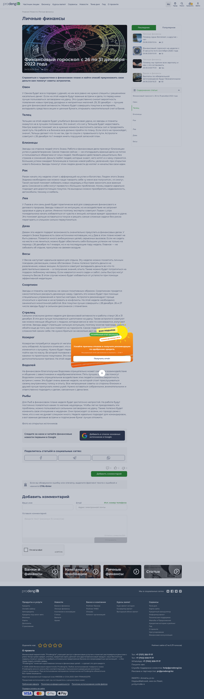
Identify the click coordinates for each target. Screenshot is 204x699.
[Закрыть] (102, 373)
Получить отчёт (102, 358)
